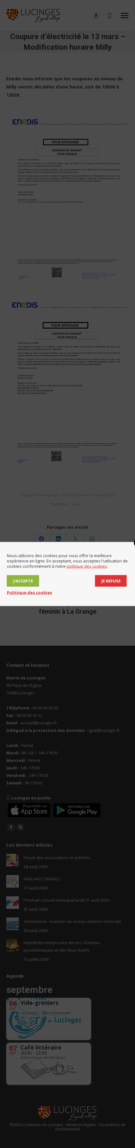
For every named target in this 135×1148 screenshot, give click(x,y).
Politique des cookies (29, 592)
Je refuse (111, 581)
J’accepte (23, 581)
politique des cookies (87, 566)
